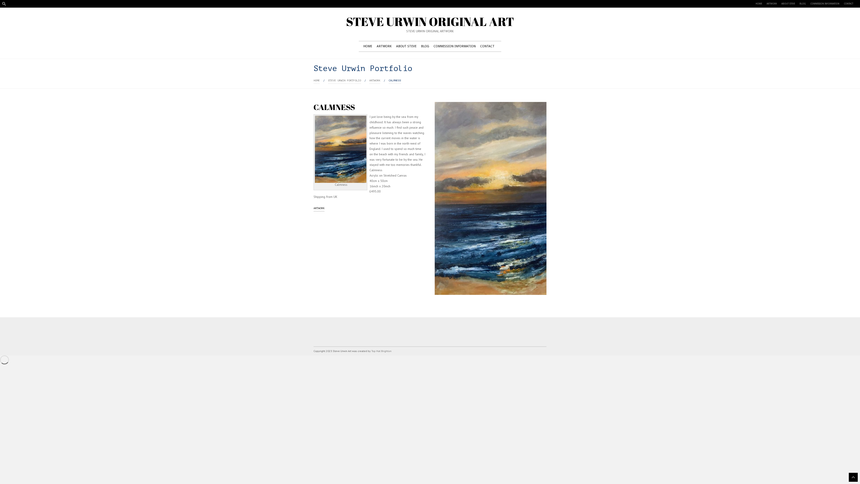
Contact (848, 3)
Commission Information (824, 3)
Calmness (395, 80)
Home (759, 3)
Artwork (772, 3)
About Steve (788, 3)
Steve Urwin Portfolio (344, 80)
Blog (803, 3)
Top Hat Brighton (381, 351)
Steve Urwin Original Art (430, 21)
